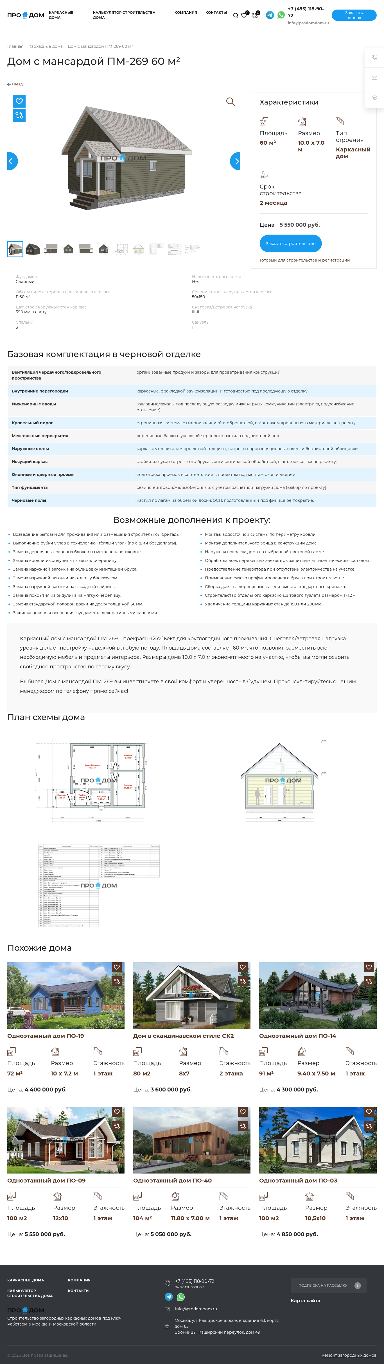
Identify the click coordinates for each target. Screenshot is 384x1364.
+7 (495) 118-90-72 (306, 12)
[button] (239, 161)
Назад (17, 84)
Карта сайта (305, 1300)
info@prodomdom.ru (308, 23)
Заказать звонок (354, 15)
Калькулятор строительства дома (124, 15)
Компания (186, 12)
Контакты (216, 12)
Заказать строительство (291, 243)
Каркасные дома (61, 15)
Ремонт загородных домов (349, 1355)
